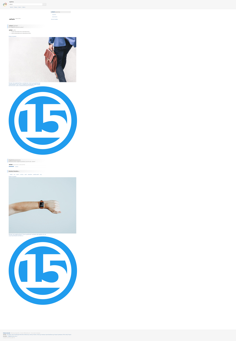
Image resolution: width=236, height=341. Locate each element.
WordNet (9, 334)
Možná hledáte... (54, 19)
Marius (15, 7)
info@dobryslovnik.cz (12, 336)
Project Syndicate (58, 334)
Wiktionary (26, 334)
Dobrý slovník (6, 333)
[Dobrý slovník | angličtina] (5, 4)
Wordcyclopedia (15, 333)
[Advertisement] (60, 30)
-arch (17, 174)
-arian (11, 174)
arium (16, 166)
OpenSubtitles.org (49, 334)
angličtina (11, 1)
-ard (25, 174)
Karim (19, 7)
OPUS (63, 334)
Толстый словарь (35, 333)
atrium (11, 7)
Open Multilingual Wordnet (17, 334)
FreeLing (39, 334)
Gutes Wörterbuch (25, 333)
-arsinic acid (36, 174)
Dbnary (31, 334)
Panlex (34, 334)
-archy (21, 174)
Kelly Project (68, 334)
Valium (23, 7)
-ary (41, 174)
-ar (14, 174)
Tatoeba (43, 334)
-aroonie (30, 174)
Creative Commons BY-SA (9, 337)
